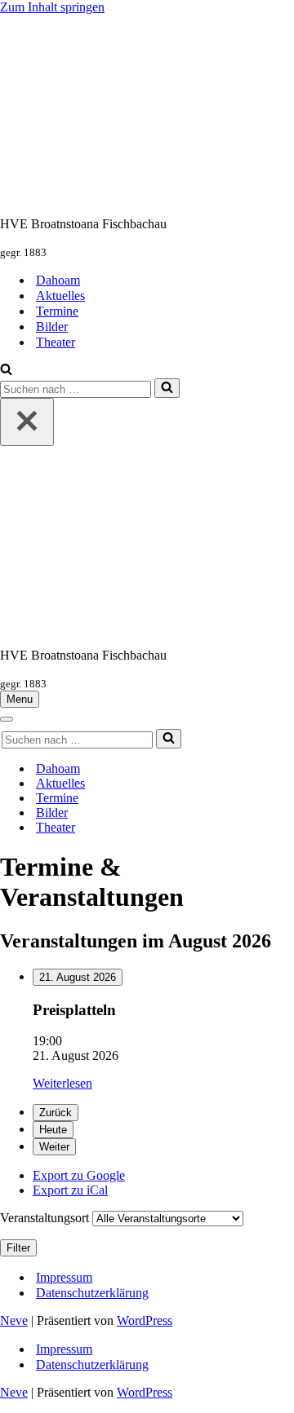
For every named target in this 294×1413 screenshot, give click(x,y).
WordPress (144, 1320)
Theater (55, 342)
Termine (57, 311)
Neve (14, 1320)
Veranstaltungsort (44, 1218)
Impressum (64, 1277)
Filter (22, 1247)
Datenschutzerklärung (92, 1293)
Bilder (52, 326)
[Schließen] (27, 422)
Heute (53, 1130)
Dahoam (58, 280)
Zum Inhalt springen (52, 7)
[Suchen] (6, 371)
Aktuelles (60, 295)
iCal (70, 1190)
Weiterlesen (62, 1083)
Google (79, 1175)
